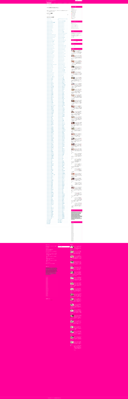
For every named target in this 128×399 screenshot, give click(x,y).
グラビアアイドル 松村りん (50, 143)
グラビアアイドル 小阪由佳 (50, 113)
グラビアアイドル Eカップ (50, 23)
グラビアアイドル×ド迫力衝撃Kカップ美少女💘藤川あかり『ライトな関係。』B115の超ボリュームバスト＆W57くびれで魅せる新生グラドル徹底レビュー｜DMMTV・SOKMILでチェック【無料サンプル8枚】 (76, 113)
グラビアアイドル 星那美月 (50, 132)
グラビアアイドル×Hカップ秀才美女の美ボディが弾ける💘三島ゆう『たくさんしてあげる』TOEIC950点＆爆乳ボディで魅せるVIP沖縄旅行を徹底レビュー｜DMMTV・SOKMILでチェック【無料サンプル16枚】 (76, 91)
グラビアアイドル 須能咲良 (61, 215)
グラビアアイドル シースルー (50, 42)
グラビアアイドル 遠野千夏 (61, 207)
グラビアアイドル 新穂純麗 (50, 129)
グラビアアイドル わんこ (61, 75)
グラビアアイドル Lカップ (61, 27)
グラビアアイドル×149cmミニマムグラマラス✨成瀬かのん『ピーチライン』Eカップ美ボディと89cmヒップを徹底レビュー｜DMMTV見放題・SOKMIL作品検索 (76, 166)
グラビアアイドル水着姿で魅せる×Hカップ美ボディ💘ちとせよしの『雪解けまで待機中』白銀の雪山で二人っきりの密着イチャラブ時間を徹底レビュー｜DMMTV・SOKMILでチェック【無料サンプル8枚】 (76, 119)
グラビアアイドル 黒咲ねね (61, 218)
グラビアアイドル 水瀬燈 (61, 154)
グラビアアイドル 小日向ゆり (61, 109)
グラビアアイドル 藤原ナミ (61, 200)
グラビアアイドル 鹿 (49, 218)
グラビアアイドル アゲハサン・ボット (62, 33)
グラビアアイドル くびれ (61, 38)
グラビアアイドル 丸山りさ (50, 82)
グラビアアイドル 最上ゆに (50, 135)
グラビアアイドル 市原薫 (61, 120)
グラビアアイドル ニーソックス (61, 53)
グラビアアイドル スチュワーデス (62, 45)
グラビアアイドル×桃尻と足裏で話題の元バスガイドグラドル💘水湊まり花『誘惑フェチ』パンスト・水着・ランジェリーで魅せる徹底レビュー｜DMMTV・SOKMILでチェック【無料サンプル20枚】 (76, 140)
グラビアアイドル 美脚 (60, 192)
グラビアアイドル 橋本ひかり (61, 150)
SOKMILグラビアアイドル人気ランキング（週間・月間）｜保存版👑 (51, 246)
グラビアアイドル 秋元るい (50, 181)
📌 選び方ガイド (73, 18)
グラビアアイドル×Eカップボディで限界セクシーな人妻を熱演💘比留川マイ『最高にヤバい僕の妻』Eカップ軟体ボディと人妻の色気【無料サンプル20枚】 (76, 146)
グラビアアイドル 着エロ (50, 178)
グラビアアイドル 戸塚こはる (61, 124)
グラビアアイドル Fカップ (61, 23)
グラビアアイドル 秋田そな (61, 181)
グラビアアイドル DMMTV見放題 (51, 22)
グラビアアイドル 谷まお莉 (50, 204)
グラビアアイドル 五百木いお (50, 83)
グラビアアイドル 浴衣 (49, 159)
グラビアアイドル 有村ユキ (50, 136)
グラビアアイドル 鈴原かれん (61, 208)
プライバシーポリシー (48, 262)
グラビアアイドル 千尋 (60, 90)
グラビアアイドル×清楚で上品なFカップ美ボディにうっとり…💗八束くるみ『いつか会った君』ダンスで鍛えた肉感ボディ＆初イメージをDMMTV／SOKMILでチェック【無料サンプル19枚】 (76, 205)
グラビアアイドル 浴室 (60, 158)
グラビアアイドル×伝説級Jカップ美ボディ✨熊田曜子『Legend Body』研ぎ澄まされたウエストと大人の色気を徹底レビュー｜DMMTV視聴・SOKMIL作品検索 (76, 161)
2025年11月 (72, 234)
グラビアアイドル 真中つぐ (50, 177)
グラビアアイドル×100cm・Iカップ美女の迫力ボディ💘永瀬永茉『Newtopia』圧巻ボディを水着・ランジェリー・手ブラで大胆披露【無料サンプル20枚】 (76, 175)
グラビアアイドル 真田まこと (61, 177)
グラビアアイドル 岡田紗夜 (61, 116)
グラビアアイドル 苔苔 (49, 197)
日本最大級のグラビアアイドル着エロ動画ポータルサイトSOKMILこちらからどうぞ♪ (76, 33)
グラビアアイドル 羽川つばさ (50, 193)
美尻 (71, 219)
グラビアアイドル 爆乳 (60, 166)
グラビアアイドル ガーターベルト (51, 37)
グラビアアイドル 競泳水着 (61, 184)
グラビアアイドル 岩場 (49, 117)
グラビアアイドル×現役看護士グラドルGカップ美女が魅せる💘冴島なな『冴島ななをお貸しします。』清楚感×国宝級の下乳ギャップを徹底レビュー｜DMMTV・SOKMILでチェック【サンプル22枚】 (76, 62)
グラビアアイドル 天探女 (61, 101)
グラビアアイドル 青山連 (50, 215)
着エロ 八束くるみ (60, 219)
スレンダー (50, 271)
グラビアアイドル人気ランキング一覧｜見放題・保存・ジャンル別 (51, 251)
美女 (79, 218)
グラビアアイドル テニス (61, 52)
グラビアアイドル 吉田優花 (50, 94)
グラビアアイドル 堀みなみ (50, 95)
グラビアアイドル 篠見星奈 (61, 185)
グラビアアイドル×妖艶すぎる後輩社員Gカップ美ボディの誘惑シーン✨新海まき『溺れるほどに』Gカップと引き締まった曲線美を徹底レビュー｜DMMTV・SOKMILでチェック (76, 155)
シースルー (76, 215)
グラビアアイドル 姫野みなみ (50, 106)
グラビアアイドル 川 (60, 117)
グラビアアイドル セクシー (50, 49)
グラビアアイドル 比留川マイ (61, 151)
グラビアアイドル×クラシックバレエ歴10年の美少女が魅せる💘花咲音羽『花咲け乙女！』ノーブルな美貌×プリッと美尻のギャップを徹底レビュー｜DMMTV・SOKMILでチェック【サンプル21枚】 (76, 68)
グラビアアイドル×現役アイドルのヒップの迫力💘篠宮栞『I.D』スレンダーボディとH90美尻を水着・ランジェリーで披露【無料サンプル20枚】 (76, 170)
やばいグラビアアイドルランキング (75, 28)
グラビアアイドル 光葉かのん (61, 87)
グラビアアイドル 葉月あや (61, 197)
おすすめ (76, 213)
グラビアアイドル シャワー (61, 42)
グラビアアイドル (79, 213)
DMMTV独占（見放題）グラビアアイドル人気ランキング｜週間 (51, 254)
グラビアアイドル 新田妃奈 (50, 128)
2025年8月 (72, 238)
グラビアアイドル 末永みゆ (61, 139)
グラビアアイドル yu (49, 33)
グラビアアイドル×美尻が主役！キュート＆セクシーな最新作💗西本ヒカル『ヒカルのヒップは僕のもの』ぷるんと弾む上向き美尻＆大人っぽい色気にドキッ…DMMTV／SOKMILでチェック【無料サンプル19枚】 (76, 199)
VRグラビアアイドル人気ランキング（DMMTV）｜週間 (51, 256)
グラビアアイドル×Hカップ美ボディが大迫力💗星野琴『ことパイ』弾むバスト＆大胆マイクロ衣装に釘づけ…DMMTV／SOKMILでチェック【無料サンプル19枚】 (76, 194)
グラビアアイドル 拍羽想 (61, 125)
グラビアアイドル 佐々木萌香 (50, 86)
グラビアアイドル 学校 (60, 106)
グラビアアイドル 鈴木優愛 (50, 211)
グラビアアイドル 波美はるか (50, 158)
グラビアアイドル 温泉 (49, 162)
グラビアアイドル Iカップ (50, 26)
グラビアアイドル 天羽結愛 (61, 102)
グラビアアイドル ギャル (50, 38)
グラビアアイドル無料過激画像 (49, 2)
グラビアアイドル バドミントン (50, 56)
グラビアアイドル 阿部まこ (61, 212)
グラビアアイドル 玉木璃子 (50, 170)
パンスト (52, 271)
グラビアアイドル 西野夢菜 (61, 203)
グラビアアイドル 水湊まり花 (50, 154)
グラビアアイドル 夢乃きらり (61, 98)
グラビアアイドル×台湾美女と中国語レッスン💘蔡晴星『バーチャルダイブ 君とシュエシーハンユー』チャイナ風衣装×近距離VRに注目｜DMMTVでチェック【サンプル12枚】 (76, 52)
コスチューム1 (72, 214)
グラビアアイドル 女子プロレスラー (51, 105)
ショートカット (72, 215)
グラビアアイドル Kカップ (50, 27)
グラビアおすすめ (49, 219)
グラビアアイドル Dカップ (61, 22)
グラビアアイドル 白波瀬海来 (61, 173)
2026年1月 (72, 232)
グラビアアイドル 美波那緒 (50, 192)
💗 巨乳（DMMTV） (73, 13)
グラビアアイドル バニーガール (61, 56)
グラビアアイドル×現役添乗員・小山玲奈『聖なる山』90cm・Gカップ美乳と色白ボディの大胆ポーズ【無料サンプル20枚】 (76, 179)
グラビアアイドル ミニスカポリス (62, 67)
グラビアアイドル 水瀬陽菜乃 (50, 155)
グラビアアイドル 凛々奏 (50, 90)
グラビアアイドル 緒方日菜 (50, 189)
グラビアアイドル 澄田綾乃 (61, 162)
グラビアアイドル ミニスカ (50, 67)
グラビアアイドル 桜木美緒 (50, 147)
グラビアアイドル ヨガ (49, 71)
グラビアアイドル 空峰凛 (50, 184)
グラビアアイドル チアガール (61, 49)
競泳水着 (75, 218)
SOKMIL (74, 213)
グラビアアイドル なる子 (50, 53)
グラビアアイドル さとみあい (61, 41)
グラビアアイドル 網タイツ (50, 188)
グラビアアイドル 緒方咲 (61, 188)
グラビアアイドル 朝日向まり (61, 136)
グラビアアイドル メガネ (61, 68)
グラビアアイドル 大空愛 (50, 101)
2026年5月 (72, 227)
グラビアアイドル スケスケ (50, 45)
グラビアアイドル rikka (49, 30)
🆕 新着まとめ (72, 8)
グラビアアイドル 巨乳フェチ (50, 120)
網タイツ (77, 218)
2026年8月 (72, 223)
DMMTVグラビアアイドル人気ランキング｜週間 (51, 253)
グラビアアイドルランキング (74, 24)
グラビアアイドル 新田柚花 (61, 128)
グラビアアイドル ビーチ (50, 60)
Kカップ (72, 213)
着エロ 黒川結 (48, 223)
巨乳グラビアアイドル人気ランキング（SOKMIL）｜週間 (51, 260)
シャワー (78, 214)
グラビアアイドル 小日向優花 (50, 110)
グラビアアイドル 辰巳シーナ (50, 207)
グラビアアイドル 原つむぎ (61, 91)
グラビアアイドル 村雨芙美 (50, 140)
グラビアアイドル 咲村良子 (61, 94)
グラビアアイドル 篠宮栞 (50, 185)
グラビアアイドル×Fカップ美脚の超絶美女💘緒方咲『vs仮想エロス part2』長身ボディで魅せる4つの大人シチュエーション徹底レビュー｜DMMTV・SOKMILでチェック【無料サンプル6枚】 (76, 102)
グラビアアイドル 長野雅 (50, 212)
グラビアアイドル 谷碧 (60, 204)
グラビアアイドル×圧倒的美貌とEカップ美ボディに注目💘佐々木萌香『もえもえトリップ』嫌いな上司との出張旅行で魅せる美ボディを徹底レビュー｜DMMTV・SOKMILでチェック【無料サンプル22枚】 (76, 85)
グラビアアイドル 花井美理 (50, 196)
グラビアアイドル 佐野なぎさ (50, 87)
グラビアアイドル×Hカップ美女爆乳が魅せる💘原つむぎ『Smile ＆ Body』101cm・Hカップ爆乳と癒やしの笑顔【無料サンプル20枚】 (76, 150)
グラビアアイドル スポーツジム (50, 48)
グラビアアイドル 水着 (60, 155)
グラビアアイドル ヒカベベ (61, 60)
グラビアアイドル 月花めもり (61, 135)
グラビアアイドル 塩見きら (61, 95)
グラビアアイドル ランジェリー (50, 72)
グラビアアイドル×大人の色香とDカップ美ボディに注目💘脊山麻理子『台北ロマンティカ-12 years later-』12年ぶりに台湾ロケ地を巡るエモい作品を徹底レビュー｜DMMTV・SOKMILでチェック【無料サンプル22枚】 (76, 80)
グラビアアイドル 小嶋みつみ (50, 109)
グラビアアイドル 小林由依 (61, 110)
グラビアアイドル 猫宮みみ (50, 169)
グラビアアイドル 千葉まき (50, 91)
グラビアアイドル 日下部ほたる (61, 129)
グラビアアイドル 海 (60, 159)
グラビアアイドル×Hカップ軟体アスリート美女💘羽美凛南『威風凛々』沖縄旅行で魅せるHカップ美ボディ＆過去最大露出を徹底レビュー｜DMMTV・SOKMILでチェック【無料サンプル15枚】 (76, 96)
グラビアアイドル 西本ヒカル (50, 203)
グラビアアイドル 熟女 (49, 166)
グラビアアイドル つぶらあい (50, 52)
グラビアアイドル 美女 (60, 189)
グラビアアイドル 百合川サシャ (61, 174)
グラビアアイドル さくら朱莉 (50, 41)
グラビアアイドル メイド (50, 68)
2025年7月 (72, 239)
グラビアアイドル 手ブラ (50, 125)
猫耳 (46, 273)
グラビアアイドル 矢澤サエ (61, 178)
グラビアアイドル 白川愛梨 (50, 173)
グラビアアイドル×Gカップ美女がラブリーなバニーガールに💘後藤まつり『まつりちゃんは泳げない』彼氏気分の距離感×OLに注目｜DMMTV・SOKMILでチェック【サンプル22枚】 (76, 57)
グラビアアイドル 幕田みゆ (50, 121)
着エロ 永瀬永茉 (60, 222)
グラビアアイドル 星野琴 (61, 132)
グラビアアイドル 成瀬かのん (50, 124)
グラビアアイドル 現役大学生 (61, 170)
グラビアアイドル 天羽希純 (50, 102)
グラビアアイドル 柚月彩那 (50, 144)
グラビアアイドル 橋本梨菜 (50, 151)
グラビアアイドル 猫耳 (60, 169)
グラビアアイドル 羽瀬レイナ (61, 193)
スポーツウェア (78, 215)
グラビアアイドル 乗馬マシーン (61, 82)
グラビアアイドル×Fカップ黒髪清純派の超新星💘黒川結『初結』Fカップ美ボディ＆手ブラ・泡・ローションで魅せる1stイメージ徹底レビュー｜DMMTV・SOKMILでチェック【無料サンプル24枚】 (76, 124)
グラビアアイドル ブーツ (61, 61)
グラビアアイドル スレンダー (61, 48)
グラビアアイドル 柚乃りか (61, 143)
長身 (50, 274)
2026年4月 (72, 228)
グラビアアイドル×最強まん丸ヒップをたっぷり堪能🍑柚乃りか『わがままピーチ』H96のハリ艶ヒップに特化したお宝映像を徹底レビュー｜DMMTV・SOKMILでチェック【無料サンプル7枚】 (76, 108)
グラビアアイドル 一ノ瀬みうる (50, 76)
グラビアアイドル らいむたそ (61, 71)
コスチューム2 (75, 214)
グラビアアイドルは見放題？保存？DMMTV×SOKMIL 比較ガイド (49, 249)
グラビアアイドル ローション (50, 75)
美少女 (81, 218)
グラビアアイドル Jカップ (61, 26)
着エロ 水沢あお (49, 222)
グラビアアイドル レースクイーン (62, 72)
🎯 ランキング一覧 (73, 17)
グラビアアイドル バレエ (61, 57)
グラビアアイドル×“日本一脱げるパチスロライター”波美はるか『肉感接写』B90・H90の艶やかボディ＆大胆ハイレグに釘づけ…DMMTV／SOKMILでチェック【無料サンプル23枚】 (76, 189)
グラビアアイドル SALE (61, 30)
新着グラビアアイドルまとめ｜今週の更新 (50, 263)
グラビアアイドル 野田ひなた (50, 208)
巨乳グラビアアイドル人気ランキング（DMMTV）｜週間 (50, 258)
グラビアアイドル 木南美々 (50, 139)
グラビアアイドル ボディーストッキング (51, 64)
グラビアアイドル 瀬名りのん (61, 163)
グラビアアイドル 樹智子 (50, 150)
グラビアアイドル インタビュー (61, 34)
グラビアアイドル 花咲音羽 (61, 196)
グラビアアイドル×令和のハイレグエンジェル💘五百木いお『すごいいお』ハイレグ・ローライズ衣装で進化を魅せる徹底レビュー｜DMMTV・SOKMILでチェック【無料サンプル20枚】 (76, 130)
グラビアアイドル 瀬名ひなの (50, 163)
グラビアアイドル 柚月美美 (61, 144)
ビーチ (56, 271)
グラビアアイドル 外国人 (50, 98)
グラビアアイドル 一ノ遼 (61, 76)
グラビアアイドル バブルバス (50, 57)
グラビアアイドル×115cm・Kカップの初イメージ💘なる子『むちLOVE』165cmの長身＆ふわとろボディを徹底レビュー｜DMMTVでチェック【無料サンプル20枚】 (76, 135)
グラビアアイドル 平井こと (61, 121)
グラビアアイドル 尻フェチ (61, 113)
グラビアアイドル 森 (60, 147)
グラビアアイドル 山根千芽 (50, 116)
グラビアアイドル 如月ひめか (61, 105)
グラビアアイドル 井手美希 (61, 83)
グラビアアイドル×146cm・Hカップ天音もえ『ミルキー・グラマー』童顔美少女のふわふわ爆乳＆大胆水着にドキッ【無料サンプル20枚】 (76, 184)
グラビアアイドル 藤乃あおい (50, 200)
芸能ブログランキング (73, 23)
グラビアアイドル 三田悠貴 (61, 79)
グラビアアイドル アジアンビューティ (51, 34)
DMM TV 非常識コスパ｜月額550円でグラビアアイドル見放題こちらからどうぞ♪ (76, 35)
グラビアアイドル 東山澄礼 (61, 140)
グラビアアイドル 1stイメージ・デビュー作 (63, 19)
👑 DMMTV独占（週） (73, 12)
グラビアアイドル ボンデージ (61, 64)
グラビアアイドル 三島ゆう (50, 79)
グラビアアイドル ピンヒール (50, 61)
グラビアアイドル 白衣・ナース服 (51, 174)
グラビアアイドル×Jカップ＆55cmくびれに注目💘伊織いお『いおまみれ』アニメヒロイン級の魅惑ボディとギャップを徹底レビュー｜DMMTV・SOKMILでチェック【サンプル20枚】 (76, 74)
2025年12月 (72, 233)
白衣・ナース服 (72, 218)
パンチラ (55, 271)
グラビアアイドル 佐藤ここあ (61, 86)
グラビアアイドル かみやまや (61, 37)
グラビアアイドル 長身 (60, 211)
